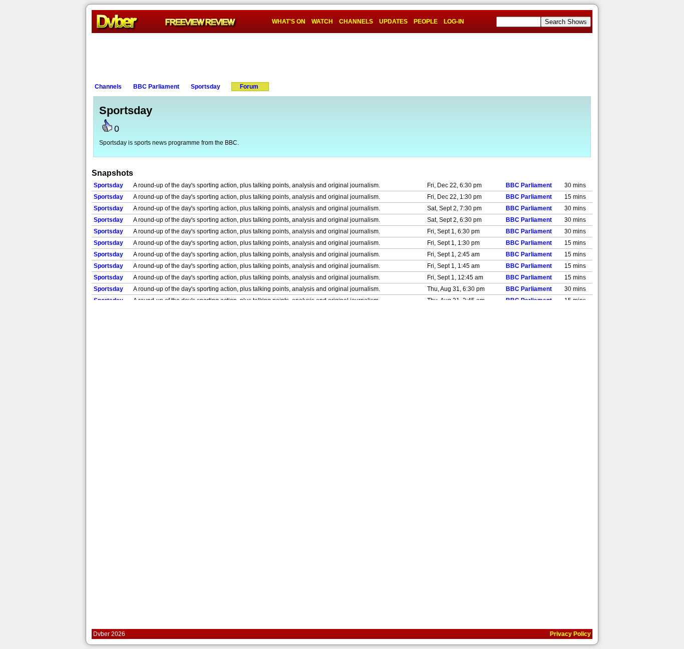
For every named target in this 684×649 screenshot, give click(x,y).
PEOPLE (426, 21)
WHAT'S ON (288, 21)
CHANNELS (356, 21)
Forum (249, 86)
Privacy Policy (570, 633)
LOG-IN (454, 21)
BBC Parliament (156, 86)
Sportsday (205, 86)
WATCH (322, 21)
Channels (108, 86)
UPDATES (393, 21)
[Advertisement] (342, 55)
